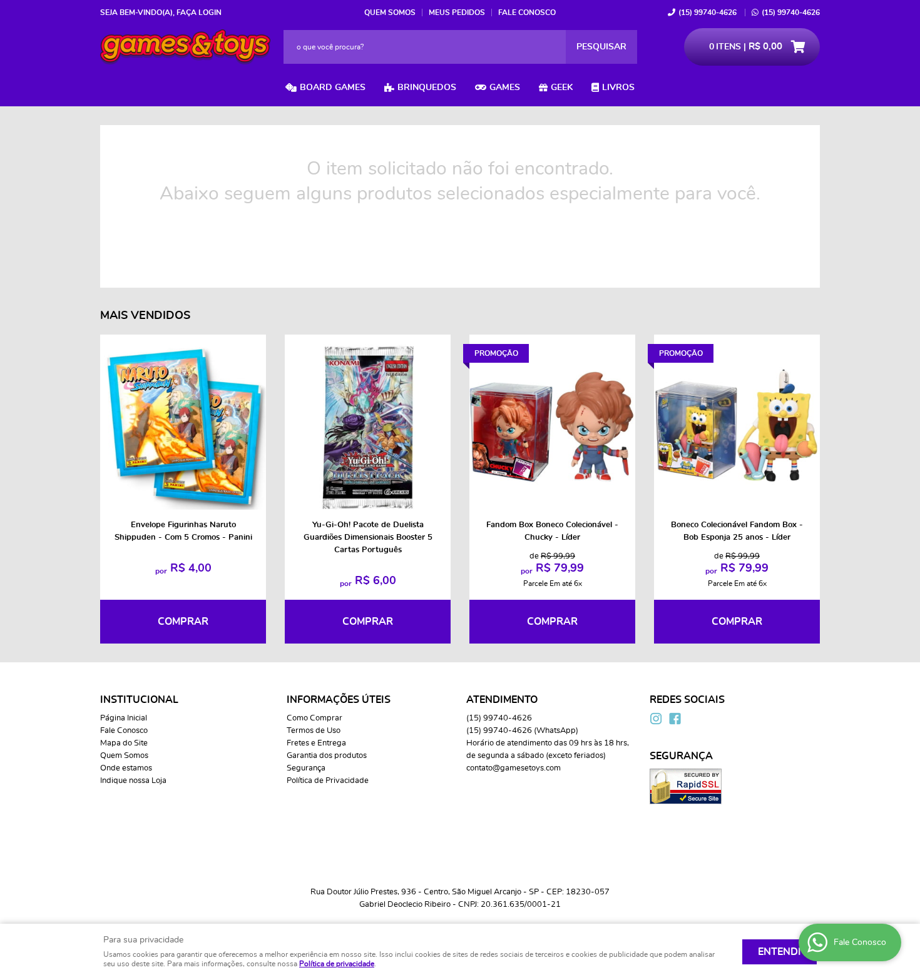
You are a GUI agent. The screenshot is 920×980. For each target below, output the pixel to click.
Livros (618, 87)
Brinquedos (426, 87)
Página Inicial (123, 718)
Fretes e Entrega (316, 743)
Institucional (139, 700)
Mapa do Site (124, 743)
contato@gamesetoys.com (513, 768)
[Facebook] (674, 718)
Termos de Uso (313, 731)
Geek (562, 87)
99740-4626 (707, 12)
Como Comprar (314, 718)
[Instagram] (656, 718)
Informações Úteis (339, 700)
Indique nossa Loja (133, 781)
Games (504, 87)
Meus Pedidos (457, 12)
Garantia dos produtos (327, 756)
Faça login (199, 12)
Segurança (306, 768)
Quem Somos (390, 12)
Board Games (332, 87)
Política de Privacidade (328, 781)
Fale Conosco (527, 12)
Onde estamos (126, 768)
